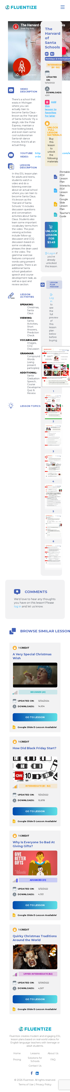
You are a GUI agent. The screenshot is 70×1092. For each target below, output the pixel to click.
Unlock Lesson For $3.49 (51, 237)
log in (17, 606)
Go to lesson (35, 717)
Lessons (35, 1053)
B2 (52, 54)
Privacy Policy (43, 1084)
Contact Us (35, 1065)
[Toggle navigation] (62, 7)
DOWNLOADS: (49, 92)
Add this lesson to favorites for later (50, 109)
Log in (51, 253)
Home (17, 1053)
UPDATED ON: (49, 78)
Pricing (17, 1059)
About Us (53, 1053)
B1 (47, 54)
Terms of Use (26, 1084)
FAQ (53, 1059)
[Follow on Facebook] (32, 1073)
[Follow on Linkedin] (37, 1073)
